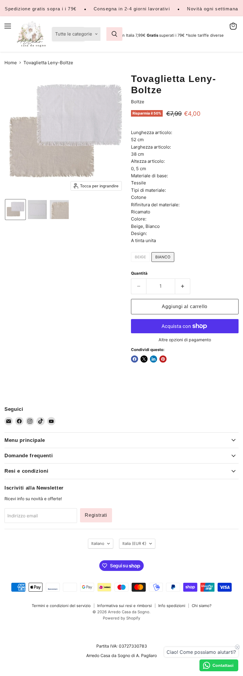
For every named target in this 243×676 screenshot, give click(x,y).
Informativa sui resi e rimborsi (124, 605)
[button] (15, 209)
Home (10, 62)
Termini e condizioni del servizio (61, 605)
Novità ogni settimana (212, 8)
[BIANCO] (163, 263)
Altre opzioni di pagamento (185, 339)
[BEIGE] (141, 263)
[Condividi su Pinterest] (163, 359)
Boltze (137, 101)
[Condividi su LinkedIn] (153, 359)
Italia (134, 543)
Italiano (97, 543)
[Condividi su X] (144, 359)
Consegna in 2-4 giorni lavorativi (132, 8)
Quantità (139, 273)
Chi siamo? (202, 605)
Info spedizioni (171, 605)
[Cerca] (114, 34)
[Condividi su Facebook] (134, 359)
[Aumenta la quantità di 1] (182, 286)
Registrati (96, 515)
